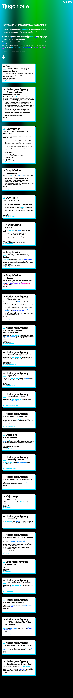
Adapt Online (35, 47)
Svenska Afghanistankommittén (17, 541)
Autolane (27, 283)
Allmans (23, 283)
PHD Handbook (10, 605)
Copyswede (26, 378)
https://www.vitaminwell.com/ (9, 364)
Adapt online (6, 259)
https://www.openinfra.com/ (9, 216)
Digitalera (10, 440)
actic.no (25, 139)
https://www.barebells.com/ (9, 426)
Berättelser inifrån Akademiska (14, 482)
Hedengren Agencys (21, 96)
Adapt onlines (9, 175)
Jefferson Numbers (19, 567)
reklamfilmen (22, 669)
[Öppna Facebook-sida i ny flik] (69, 2)
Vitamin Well (6, 360)
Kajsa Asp (22, 501)
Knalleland (5, 284)
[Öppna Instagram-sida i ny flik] (71, 2)
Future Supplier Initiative (14, 400)
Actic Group (28, 47)
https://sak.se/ (6, 553)
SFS (12, 606)
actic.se (19, 139)
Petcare (22, 259)
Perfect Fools (19, 521)
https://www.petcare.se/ (8, 266)
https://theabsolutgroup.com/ (9, 120)
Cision (23, 207)
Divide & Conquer (14, 540)
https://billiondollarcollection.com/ (10, 634)
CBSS (18, 301)
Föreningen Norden (8, 586)
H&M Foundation (14, 628)
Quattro (7, 261)
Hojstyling (8, 283)
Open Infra (10, 203)
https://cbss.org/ (6, 319)
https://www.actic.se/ (7, 161)
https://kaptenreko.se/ (7, 448)
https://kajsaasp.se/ (7, 507)
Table (4, 283)
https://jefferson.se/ (7, 571)
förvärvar (7, 41)
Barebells (5, 421)
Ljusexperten (21, 175)
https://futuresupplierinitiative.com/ (10, 405)
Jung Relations (6, 668)
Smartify (4, 43)
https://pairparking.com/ (8, 80)
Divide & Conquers (8, 521)
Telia (36, 37)
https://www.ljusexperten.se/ (9, 189)
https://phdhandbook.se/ (8, 591)
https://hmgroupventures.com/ (9, 468)
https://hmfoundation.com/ (8, 343)
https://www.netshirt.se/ (8, 243)
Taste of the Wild (28, 259)
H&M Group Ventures (22, 462)
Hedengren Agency (16, 47)
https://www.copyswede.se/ (9, 385)
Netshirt (19, 230)
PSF (17, 313)
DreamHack (11, 37)
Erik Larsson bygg (15, 283)
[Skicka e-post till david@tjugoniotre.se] (64, 2)
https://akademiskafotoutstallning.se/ (11, 487)
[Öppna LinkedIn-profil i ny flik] (67, 2)
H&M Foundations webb (10, 336)
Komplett (32, 36)
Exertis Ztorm (24, 29)
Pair (23, 47)
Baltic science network (18, 310)
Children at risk (14, 309)
